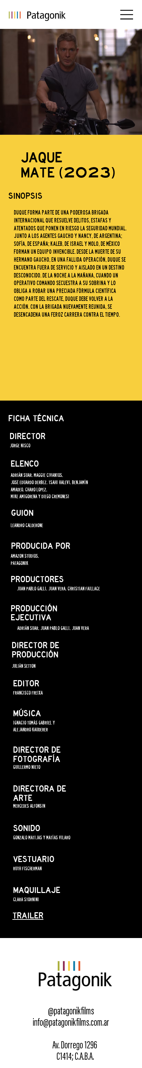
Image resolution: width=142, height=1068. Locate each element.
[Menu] (127, 14)
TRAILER (27, 916)
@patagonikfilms (71, 1012)
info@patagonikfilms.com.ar (71, 1023)
